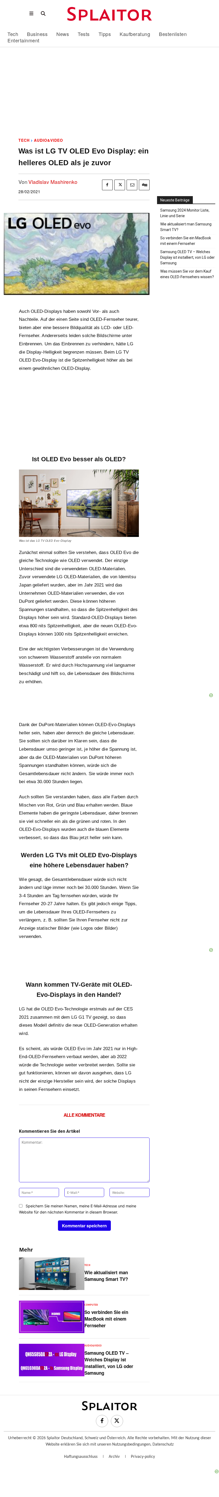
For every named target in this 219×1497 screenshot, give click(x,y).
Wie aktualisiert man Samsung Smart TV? (106, 1275)
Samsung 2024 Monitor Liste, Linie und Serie (184, 213)
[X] (119, 185)
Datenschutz (163, 1444)
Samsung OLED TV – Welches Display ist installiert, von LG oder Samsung (108, 1363)
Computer (91, 1305)
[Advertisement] (109, 93)
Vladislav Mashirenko (52, 181)
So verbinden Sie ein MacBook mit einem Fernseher (106, 1319)
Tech (24, 140)
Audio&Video (48, 140)
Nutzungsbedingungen (131, 1444)
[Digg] (144, 185)
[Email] (132, 185)
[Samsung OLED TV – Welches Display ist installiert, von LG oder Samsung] (51, 1360)
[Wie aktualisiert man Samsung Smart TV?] (51, 1273)
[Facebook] (107, 185)
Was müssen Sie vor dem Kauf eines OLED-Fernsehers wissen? (187, 274)
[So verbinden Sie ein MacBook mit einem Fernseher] (51, 1317)
